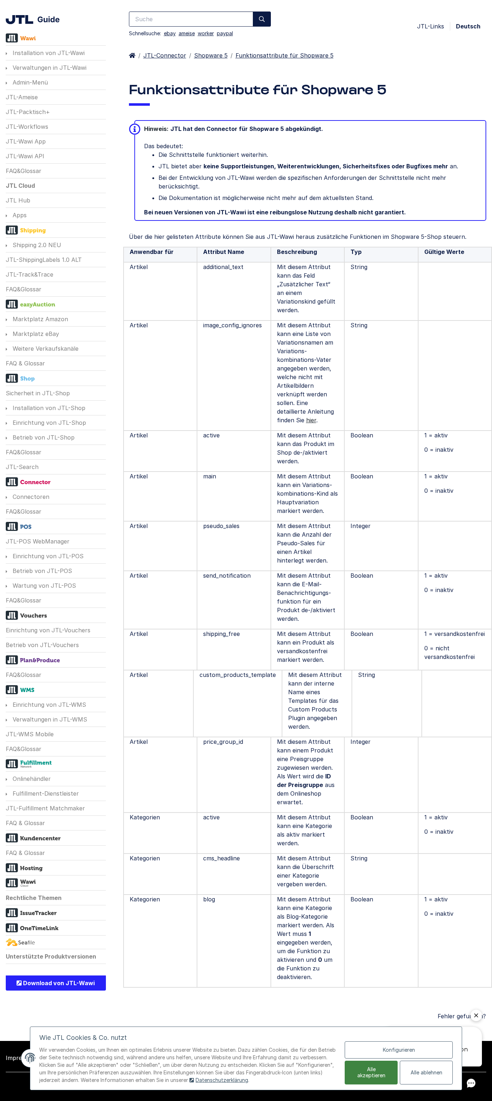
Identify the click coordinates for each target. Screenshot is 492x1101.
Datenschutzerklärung (222, 1080)
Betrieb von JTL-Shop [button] (43, 437)
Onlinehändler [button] (31, 778)
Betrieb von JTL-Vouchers (42, 645)
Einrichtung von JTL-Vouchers (48, 630)
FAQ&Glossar (23, 170)
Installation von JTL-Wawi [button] (48, 52)
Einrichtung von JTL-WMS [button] (48, 704)
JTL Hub (18, 200)
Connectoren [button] (30, 496)
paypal (225, 33)
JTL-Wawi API (25, 156)
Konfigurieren (399, 1050)
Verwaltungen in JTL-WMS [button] (49, 719)
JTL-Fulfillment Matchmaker (45, 808)
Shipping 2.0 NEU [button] (36, 245)
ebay (170, 33)
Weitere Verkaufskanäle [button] (45, 348)
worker (206, 33)
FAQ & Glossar (25, 363)
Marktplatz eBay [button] (35, 333)
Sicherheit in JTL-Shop (38, 393)
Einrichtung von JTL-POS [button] (47, 556)
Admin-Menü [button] (29, 82)
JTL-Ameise (22, 97)
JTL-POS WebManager (38, 541)
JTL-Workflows (27, 126)
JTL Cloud (20, 185)
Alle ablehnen (426, 1072)
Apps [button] (19, 215)
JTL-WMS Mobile (30, 734)
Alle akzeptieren (371, 1072)
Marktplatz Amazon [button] (39, 319)
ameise (187, 33)
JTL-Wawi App (26, 141)
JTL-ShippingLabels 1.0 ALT (44, 259)
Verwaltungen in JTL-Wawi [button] (48, 67)
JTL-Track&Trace (29, 274)
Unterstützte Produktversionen (51, 956)
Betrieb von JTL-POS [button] (41, 570)
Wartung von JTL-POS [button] (43, 585)
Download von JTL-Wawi (58, 983)
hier (311, 420)
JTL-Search (22, 466)
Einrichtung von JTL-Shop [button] (48, 422)
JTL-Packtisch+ (28, 111)
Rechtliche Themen (34, 897)
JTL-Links (430, 26)
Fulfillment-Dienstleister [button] (45, 793)
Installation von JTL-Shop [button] (48, 407)
